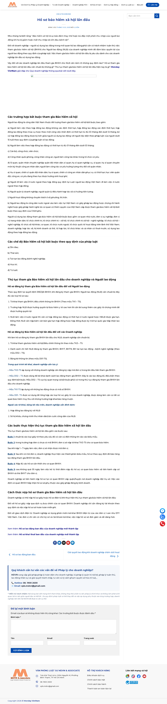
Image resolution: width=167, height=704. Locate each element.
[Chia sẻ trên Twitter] (59, 543)
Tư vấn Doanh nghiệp (60, 5)
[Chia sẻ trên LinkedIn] (73, 543)
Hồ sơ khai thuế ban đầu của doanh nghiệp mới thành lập (49, 534)
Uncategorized (63, 14)
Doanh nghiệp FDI (79, 5)
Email (49, 638)
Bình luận (16, 617)
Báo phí (140, 5)
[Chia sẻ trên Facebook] (55, 543)
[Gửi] (156, 15)
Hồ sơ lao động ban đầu (23, 555)
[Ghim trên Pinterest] (68, 543)
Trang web (89, 638)
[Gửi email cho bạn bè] (64, 543)
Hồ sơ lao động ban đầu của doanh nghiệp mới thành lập (48, 529)
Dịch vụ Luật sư (127, 5)
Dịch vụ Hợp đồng (111, 5)
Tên (12, 638)
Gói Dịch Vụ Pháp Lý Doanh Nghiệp (35, 5)
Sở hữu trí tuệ (95, 5)
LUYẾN (76, 27)
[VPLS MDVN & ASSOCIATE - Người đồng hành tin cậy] (12, 5)
